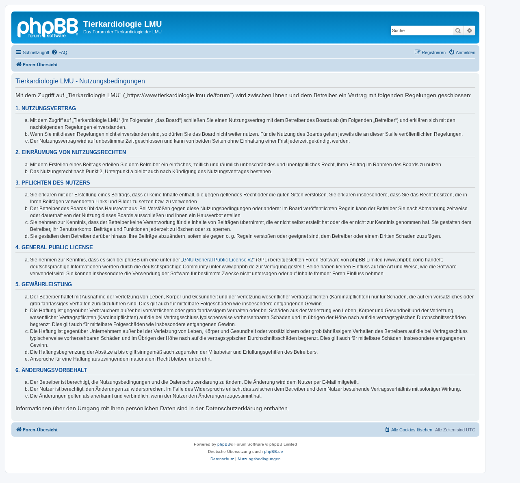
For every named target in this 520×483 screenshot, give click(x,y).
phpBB (223, 444)
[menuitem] (59, 52)
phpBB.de (273, 451)
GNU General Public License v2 (218, 260)
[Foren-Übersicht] (48, 26)
